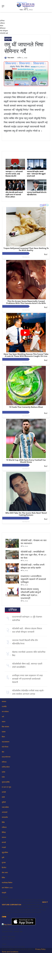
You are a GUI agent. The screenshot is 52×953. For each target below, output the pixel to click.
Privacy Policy (40, 949)
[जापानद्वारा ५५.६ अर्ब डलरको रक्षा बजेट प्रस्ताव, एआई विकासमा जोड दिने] (15, 169)
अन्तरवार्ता (4, 812)
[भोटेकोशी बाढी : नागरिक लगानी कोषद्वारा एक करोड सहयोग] (12, 572)
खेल (3, 752)
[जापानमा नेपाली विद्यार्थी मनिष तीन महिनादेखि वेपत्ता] (36, 190)
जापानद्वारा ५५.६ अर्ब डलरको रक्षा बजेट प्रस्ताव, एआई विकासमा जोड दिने (14, 173)
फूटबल (4, 862)
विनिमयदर (3, 28)
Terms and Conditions (10, 952)
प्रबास (3, 732)
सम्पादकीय (5, 817)
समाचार (4, 701)
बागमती (4, 842)
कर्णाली (4, 792)
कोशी (3, 797)
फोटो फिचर (5, 747)
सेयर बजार (5, 872)
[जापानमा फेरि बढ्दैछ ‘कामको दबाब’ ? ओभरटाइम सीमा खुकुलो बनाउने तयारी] (36, 169)
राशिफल (2, 23)
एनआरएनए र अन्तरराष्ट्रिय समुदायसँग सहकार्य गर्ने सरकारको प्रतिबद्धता (33, 579)
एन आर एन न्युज (6, 787)
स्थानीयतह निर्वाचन (7, 883)
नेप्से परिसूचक (4, 31)
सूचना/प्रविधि (6, 782)
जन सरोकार (5, 712)
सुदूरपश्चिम (5, 852)
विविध (3, 878)
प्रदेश (3, 772)
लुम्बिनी (4, 802)
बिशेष (3, 822)
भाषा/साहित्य (5, 807)
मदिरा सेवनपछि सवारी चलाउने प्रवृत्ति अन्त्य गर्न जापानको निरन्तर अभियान (14, 194)
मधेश (3, 777)
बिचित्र (4, 832)
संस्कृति (4, 893)
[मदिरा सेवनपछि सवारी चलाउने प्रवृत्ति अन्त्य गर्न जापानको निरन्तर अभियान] (15, 190)
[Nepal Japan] (26, 4)
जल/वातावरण (5, 742)
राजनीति (4, 706)
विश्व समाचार (5, 727)
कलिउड (4, 762)
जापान (8, 39)
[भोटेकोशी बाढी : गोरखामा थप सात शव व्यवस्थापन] (12, 547)
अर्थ (3, 717)
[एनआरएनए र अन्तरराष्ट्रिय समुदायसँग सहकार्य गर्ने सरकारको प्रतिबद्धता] (12, 583)
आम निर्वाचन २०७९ (7, 888)
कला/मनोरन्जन (6, 757)
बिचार (3, 737)
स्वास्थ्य (4, 837)
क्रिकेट (4, 867)
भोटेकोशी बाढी (4, 33)
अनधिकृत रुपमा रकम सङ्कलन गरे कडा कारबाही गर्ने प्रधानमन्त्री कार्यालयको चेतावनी (27, 679)
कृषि (3, 857)
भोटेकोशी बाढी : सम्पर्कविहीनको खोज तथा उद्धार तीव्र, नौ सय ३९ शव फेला (33, 554)
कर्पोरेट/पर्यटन (6, 767)
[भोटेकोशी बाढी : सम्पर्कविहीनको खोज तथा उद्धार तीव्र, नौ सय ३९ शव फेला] (12, 559)
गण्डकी (4, 847)
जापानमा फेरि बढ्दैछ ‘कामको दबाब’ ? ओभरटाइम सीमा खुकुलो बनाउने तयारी (36, 173)
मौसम (1, 26)
